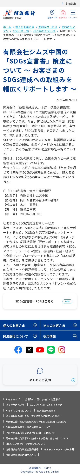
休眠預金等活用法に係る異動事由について (28, 427)
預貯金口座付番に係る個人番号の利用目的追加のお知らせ (36, 421)
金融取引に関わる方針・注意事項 (42, 399)
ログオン (63, 17)
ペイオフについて (15, 405)
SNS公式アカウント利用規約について (25, 443)
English (71, 3)
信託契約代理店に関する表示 (21, 455)
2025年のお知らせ (44, 31)
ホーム (7, 27)
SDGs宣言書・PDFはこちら (34, 301)
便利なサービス (47, 27)
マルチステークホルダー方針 (59, 449)
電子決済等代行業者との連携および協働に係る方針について (37, 438)
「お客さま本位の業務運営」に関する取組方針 (30, 432)
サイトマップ (13, 399)
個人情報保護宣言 (46, 410)
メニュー (73, 17)
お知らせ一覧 (21, 31)
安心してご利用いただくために (46, 405)
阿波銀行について (15, 336)
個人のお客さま (24, 27)
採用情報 (49, 336)
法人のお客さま (54, 325)
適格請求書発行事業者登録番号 (22, 449)
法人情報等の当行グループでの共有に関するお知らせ (34, 416)
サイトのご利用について (18, 410)
